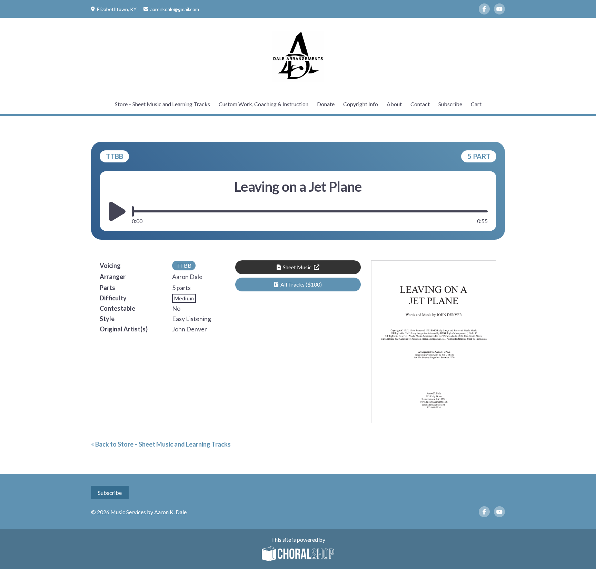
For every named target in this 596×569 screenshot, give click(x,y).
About (394, 104)
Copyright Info (360, 104)
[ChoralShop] (298, 554)
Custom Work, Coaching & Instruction (263, 104)
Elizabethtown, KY (117, 9)
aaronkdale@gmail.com (174, 9)
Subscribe (450, 104)
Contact (420, 104)
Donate (326, 104)
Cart (476, 104)
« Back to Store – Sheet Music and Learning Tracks (161, 444)
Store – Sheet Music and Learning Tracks (162, 104)
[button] (297, 284)
